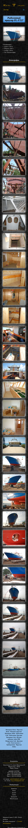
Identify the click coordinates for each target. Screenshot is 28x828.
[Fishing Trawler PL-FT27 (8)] (14, 212)
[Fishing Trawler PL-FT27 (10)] (14, 249)
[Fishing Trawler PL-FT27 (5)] (14, 156)
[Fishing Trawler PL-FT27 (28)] (14, 583)
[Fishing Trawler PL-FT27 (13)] (14, 305)
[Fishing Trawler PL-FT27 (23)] (14, 490)
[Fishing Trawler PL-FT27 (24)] (14, 509)
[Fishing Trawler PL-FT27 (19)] (14, 416)
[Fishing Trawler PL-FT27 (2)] (14, 101)
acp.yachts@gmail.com (17, 780)
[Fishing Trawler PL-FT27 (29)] (14, 601)
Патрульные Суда (10, 741)
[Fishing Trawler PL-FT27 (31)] (14, 638)
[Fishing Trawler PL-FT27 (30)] (14, 620)
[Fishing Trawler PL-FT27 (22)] (14, 472)
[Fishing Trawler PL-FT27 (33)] (14, 676)
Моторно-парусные (16, 731)
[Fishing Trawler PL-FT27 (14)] (14, 323)
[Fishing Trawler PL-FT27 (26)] (14, 546)
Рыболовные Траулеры (15, 735)
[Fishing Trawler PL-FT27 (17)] (14, 379)
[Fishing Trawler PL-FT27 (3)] (14, 119)
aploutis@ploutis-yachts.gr (17, 779)
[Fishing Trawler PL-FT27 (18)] (14, 397)
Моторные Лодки (10, 733)
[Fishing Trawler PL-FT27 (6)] (14, 175)
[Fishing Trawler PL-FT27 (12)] (14, 286)
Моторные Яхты (11, 729)
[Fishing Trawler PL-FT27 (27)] (14, 564)
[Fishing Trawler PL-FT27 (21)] (14, 453)
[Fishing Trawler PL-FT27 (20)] (14, 435)
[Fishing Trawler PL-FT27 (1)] (14, 82)
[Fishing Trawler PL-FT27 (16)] (14, 360)
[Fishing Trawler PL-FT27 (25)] (14, 527)
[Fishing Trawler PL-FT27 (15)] (14, 342)
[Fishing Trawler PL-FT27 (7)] (14, 193)
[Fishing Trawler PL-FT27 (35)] (14, 713)
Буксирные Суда (11, 737)
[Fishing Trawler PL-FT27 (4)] (14, 138)
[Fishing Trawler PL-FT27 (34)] (14, 694)
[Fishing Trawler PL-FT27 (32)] (14, 657)
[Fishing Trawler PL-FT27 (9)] (14, 231)
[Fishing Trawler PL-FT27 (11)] (14, 268)
